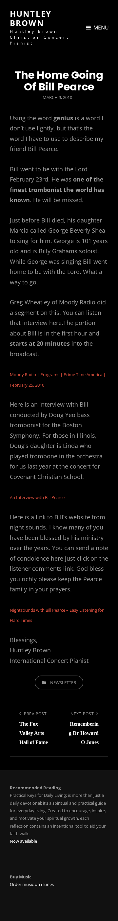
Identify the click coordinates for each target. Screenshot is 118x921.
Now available (23, 841)
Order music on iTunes (32, 884)
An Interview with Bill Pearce (37, 497)
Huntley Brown (30, 18)
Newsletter (63, 682)
